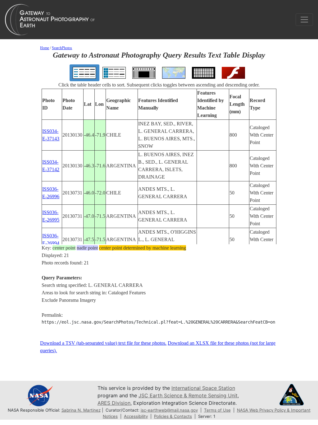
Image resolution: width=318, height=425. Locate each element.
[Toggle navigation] (304, 19)
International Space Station (203, 388)
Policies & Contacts (173, 416)
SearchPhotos (62, 48)
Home (44, 48)
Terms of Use (217, 410)
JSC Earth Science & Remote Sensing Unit (188, 395)
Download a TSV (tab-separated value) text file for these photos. (103, 343)
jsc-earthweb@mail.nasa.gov (169, 410)
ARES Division (114, 403)
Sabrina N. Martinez (81, 410)
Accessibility (136, 416)
